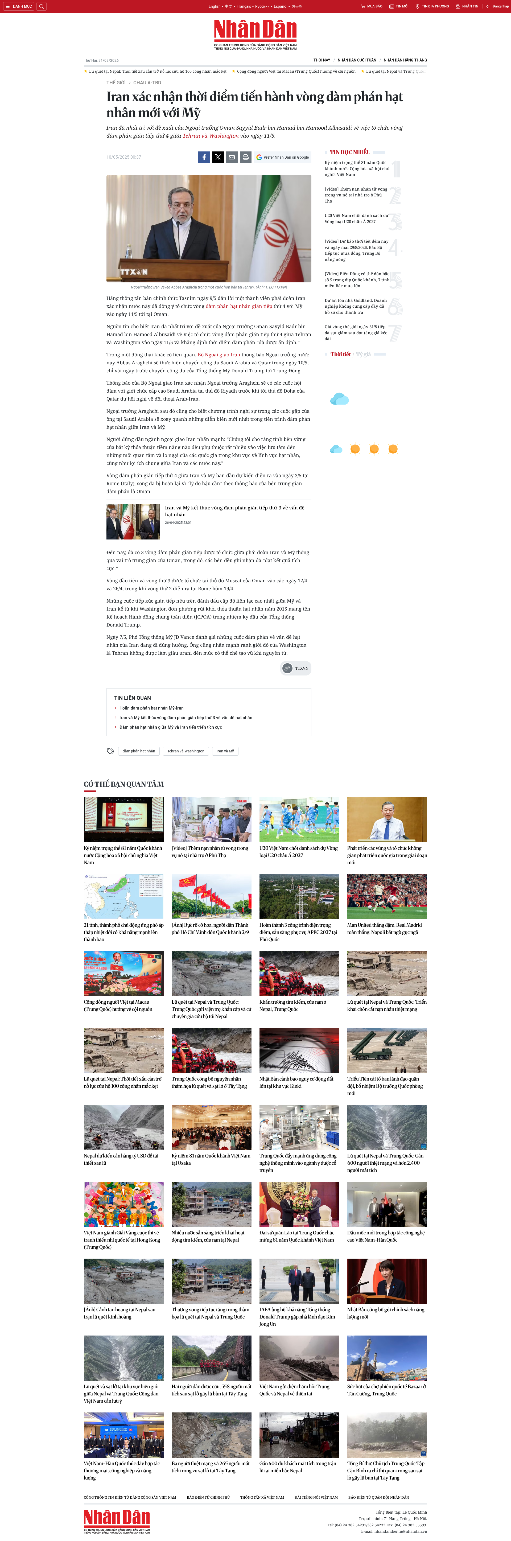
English (215, 6)
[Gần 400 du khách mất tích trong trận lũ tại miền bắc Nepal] (299, 1435)
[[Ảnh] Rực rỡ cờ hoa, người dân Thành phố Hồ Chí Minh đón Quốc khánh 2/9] (212, 896)
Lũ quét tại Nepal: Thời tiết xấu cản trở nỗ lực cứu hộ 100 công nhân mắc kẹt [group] (110, 71)
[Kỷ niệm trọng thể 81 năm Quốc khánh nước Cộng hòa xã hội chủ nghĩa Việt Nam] (124, 819)
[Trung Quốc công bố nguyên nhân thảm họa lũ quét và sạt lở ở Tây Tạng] (212, 1050)
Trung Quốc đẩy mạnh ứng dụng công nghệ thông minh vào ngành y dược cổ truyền (298, 1163)
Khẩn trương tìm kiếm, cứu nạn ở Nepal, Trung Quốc (292, 1005)
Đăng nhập (501, 6)
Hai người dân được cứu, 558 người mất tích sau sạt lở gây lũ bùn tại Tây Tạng (212, 1390)
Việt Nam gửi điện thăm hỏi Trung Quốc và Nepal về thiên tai (294, 1390)
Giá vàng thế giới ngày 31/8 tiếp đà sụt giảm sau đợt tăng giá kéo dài (356, 332)
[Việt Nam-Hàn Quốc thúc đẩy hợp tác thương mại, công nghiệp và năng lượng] (124, 1435)
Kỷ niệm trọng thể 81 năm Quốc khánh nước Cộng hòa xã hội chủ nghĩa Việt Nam (357, 168)
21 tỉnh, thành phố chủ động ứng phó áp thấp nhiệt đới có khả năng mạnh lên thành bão (124, 932)
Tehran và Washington (211, 135)
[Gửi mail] (232, 157)
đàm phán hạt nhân (139, 751)
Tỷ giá (363, 354)
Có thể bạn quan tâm (124, 784)
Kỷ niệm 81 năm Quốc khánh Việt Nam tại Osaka (211, 1159)
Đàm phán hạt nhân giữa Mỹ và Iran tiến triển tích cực (170, 727)
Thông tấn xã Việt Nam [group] (262, 1497)
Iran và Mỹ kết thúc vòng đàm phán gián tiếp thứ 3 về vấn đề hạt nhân (234, 511)
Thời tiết (341, 354)
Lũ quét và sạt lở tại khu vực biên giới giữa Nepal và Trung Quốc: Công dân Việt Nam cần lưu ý (121, 1393)
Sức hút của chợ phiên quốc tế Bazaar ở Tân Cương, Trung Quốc (386, 1390)
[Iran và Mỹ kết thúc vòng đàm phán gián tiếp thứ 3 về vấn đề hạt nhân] (133, 521)
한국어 (297, 6)
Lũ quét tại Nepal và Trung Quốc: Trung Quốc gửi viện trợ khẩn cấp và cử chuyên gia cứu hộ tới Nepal (211, 1009)
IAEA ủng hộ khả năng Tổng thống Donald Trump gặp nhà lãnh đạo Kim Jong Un (297, 1317)
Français (244, 6)
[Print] (246, 157)
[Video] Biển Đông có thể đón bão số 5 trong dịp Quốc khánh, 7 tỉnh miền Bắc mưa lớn (357, 279)
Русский (262, 6)
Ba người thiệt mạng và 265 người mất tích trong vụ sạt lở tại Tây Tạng (211, 1467)
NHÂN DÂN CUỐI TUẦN (357, 60)
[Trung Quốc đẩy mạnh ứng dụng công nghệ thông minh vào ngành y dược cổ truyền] (299, 1127)
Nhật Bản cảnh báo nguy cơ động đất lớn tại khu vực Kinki (296, 1082)
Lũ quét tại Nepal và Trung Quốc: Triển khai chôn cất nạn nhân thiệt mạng (387, 1005)
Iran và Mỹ (225, 751)
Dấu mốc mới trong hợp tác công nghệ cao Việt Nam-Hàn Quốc (386, 1236)
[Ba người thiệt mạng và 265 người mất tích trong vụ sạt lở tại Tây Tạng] (212, 1435)
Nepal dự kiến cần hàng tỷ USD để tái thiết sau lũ (121, 1159)
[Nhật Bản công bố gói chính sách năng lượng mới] (387, 1281)
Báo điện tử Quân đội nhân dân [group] (378, 1497)
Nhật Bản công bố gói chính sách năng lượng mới (386, 1313)
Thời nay (322, 60)
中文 (228, 6)
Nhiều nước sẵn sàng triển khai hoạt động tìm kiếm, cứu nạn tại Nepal (208, 1236)
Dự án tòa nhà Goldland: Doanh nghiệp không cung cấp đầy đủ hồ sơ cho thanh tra (356, 306)
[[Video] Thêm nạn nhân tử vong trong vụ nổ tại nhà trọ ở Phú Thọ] (212, 819)
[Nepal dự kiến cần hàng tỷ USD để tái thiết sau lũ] (124, 1127)
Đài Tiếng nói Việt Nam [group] (316, 1497)
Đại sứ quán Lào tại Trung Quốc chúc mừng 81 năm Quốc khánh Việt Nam (296, 1236)
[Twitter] (218, 157)
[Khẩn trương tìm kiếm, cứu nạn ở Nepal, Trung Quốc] (299, 973)
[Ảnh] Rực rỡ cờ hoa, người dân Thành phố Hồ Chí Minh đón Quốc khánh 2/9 (210, 928)
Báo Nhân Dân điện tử (255, 35)
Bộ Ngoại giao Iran (219, 354)
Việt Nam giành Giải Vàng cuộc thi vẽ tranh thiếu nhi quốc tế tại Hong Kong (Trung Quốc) (122, 1240)
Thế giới (116, 83)
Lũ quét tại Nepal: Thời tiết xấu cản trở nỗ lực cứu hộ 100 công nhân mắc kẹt (123, 1082)
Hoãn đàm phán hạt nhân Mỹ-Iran (151, 708)
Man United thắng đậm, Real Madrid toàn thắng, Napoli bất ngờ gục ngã (384, 928)
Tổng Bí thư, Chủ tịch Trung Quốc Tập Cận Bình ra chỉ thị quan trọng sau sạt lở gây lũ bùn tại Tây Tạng (386, 1470)
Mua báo (374, 6)
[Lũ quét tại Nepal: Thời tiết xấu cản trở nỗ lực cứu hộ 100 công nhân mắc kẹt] (124, 1050)
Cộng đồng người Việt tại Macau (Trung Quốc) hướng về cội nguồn (118, 1005)
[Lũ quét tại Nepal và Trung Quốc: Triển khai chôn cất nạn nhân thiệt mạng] (387, 973)
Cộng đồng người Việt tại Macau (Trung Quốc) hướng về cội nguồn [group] (249, 71)
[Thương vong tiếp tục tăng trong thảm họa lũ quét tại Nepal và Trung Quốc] (212, 1281)
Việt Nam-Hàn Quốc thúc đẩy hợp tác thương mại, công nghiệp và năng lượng (122, 1470)
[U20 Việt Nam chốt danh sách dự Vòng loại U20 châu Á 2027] (299, 819)
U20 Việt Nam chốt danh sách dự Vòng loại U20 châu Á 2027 (357, 218)
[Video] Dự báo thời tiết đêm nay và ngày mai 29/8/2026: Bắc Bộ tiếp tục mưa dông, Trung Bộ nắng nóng (357, 250)
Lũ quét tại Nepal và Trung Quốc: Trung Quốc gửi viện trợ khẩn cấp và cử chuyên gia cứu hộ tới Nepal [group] (410, 71)
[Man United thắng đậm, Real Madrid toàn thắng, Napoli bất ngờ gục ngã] (387, 896)
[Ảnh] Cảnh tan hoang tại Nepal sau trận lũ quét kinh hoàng (119, 1313)
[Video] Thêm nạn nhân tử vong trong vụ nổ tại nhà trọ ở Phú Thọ (356, 195)
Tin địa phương (435, 6)
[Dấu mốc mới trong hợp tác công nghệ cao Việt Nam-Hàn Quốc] (387, 1204)
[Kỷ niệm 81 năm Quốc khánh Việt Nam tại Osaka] (212, 1127)
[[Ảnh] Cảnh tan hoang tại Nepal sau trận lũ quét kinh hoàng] (124, 1281)
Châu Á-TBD (147, 83)
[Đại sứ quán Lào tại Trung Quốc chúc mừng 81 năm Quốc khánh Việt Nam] (299, 1204)
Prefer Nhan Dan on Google (286, 157)
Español (280, 6)
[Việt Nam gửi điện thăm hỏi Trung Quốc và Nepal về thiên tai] (299, 1358)
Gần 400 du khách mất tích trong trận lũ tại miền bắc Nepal (297, 1467)
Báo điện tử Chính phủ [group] (208, 1497)
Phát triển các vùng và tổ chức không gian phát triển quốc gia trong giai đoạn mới (387, 855)
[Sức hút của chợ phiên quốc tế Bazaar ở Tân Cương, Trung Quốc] (387, 1358)
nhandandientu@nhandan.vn (400, 1531)
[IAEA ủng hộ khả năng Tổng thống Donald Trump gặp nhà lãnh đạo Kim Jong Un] (299, 1281)
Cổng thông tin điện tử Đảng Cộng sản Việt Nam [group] (130, 1497)
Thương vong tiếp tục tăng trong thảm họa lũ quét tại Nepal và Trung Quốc (210, 1313)
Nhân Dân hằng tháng (405, 60)
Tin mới (402, 6)
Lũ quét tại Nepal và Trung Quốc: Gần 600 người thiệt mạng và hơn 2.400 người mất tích (385, 1163)
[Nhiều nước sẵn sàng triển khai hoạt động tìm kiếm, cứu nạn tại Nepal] (212, 1204)
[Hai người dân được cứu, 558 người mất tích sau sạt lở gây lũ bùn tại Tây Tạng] (212, 1358)
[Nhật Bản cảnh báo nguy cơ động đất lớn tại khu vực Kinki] (299, 1050)
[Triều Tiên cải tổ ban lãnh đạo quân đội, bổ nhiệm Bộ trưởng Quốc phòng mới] (387, 1050)
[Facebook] (204, 157)
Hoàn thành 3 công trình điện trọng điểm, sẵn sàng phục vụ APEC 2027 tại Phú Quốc (298, 932)
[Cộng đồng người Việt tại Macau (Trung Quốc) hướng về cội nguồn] (124, 973)
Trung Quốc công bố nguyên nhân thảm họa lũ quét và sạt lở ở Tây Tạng (209, 1082)
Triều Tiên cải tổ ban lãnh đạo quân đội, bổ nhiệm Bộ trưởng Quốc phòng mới (385, 1086)
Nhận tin (470, 6)
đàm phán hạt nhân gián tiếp (239, 306)
